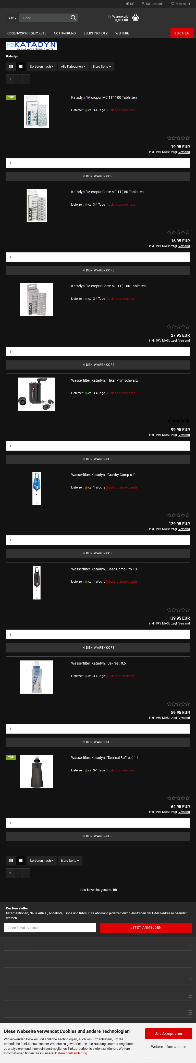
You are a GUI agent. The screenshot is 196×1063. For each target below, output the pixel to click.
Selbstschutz (95, 33)
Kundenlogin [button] (154, 4)
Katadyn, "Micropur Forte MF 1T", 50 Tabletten (107, 192)
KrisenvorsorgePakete (26, 33)
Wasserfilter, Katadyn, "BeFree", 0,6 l (99, 663)
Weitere (122, 33)
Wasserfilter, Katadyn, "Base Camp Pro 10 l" (105, 569)
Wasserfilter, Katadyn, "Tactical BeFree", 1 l (104, 758)
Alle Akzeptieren (168, 1034)
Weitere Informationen (168, 1047)
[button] (130, 4)
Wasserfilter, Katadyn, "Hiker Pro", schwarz (104, 380)
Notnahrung (65, 33)
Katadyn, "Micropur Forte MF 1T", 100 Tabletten (108, 286)
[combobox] (42, 67)
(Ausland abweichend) (121, 110)
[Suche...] (73, 18)
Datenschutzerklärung (71, 1053)
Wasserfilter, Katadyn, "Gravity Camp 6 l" (102, 475)
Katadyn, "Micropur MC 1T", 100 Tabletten (104, 97)
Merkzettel (182, 4)
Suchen (182, 33)
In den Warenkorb (98, 176)
